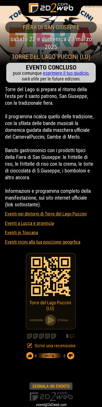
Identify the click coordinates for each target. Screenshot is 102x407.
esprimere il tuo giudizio (65, 73)
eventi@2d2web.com (51, 405)
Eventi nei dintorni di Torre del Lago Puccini (46, 214)
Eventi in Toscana (21, 232)
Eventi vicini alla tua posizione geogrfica (42, 242)
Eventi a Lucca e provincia (29, 223)
